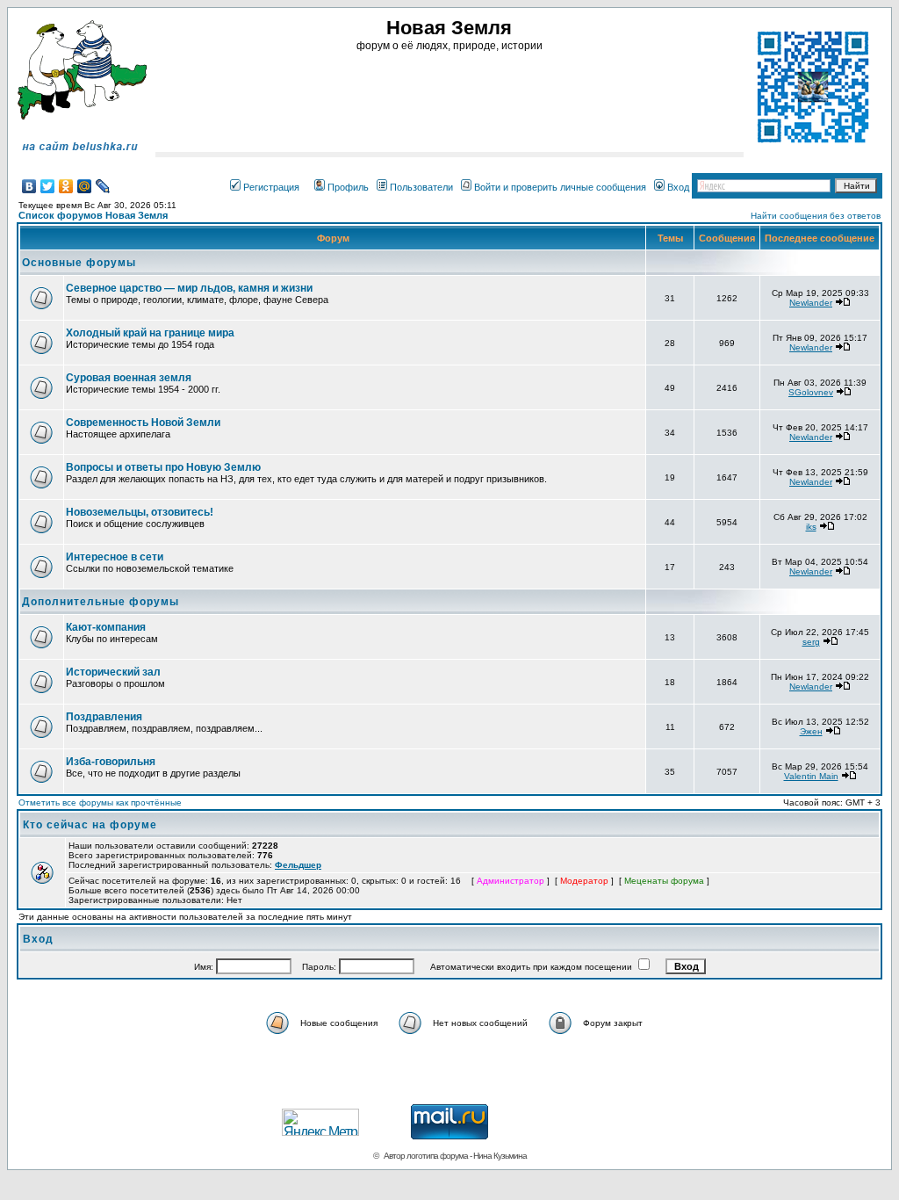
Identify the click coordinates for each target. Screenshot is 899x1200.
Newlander (810, 302)
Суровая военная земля (128, 378)
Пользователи (421, 187)
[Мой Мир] (85, 186)
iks (811, 526)
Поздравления (104, 717)
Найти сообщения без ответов (816, 215)
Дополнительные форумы (100, 602)
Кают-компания (106, 627)
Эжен (811, 731)
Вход (678, 187)
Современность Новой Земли (143, 422)
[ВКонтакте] (29, 186)
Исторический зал (113, 672)
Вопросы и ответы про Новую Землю (163, 467)
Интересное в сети (114, 557)
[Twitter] (48, 186)
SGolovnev (810, 392)
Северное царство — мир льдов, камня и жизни (189, 288)
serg (811, 642)
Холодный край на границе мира (150, 333)
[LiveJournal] (103, 186)
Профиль (348, 187)
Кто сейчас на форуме (90, 825)
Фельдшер (298, 865)
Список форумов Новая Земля (93, 215)
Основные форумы (79, 263)
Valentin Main (811, 776)
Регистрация (271, 187)
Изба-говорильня (110, 761)
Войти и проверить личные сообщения (560, 187)
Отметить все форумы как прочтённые (100, 802)
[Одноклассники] (66, 186)
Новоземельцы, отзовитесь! (139, 512)
